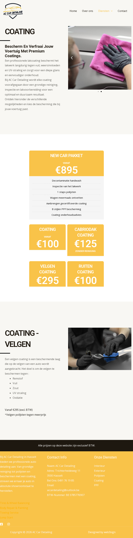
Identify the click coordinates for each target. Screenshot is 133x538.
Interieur (99, 466)
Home (73, 11)
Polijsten (99, 475)
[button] (72, 58)
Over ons (87, 11)
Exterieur (99, 471)
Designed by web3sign (101, 532)
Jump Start (6, 517)
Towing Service (9, 512)
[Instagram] (8, 524)
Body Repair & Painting (14, 508)
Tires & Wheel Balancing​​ (15, 503)
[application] (111, 11)
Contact (122, 11)
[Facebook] (1, 524)
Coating (99, 480)
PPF (96, 485)
